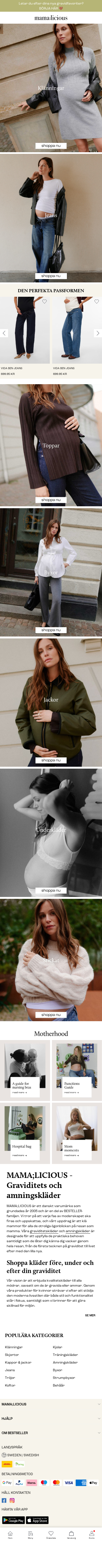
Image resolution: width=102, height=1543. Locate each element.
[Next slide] (98, 333)
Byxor (57, 1370)
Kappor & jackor (18, 1362)
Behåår (59, 1385)
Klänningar (14, 1347)
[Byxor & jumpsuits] (51, 572)
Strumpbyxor (64, 1378)
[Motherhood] (51, 1030)
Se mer (90, 1315)
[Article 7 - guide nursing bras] (25, 1070)
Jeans (10, 1370)
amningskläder (78, 1231)
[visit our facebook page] (4, 1502)
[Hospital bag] (25, 1135)
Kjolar (57, 1347)
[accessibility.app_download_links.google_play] (13, 1524)
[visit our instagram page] (12, 1502)
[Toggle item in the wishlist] (44, 302)
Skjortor (12, 1355)
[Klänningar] (51, 88)
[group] (25, 338)
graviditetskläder (44, 1231)
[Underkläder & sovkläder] (51, 833)
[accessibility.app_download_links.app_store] (37, 1524)
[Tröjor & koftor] (51, 960)
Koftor (10, 1385)
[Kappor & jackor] (51, 702)
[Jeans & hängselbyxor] (51, 218)
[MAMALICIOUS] (51, 19)
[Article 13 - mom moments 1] (77, 1135)
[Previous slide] (4, 333)
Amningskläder (65, 1362)
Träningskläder (65, 1355)
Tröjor (10, 1378)
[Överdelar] (51, 445)
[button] (25, 330)
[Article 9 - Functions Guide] (77, 1070)
